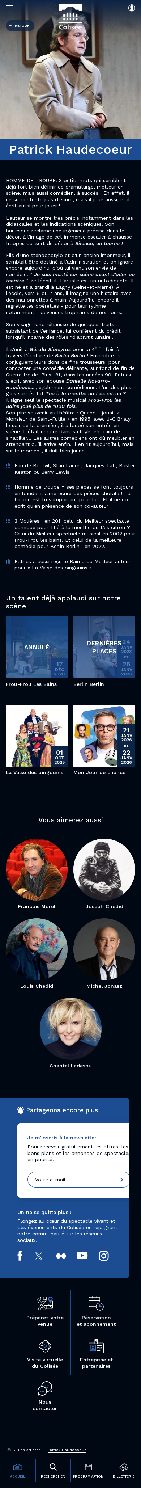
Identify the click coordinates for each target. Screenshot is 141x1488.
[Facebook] (25, 1256)
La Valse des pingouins (34, 772)
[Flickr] (66, 1255)
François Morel (36, 906)
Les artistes (29, 1449)
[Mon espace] (130, 8)
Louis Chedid (36, 986)
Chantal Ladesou (71, 1065)
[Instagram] (109, 1256)
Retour (22, 26)
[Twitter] (44, 1255)
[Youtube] (87, 1256)
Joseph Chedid (104, 906)
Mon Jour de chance (99, 772)
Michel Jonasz (104, 986)
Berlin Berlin (88, 684)
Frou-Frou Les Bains (31, 684)
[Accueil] (9, 1450)
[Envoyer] (122, 1179)
